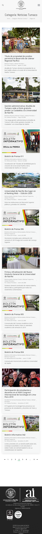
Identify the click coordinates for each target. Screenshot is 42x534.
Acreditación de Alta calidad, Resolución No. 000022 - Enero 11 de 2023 (22, 505)
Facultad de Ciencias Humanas (13, 400)
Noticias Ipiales (9, 196)
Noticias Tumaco (9, 63)
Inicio (8, 18)
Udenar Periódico (19, 63)
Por (11, 65)
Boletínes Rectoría (10, 115)
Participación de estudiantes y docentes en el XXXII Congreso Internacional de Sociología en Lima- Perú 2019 (20, 393)
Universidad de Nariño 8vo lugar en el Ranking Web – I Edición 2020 (20, 192)
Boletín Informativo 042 (15, 435)
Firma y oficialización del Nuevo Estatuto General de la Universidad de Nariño (20, 274)
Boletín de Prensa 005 (14, 314)
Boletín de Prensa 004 (14, 352)
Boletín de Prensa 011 (14, 156)
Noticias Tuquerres (28, 196)
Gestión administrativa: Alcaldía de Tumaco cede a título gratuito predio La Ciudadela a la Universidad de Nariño (21, 109)
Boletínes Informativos (11, 159)
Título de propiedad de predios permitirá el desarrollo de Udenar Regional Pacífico (19, 58)
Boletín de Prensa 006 (14, 229)
